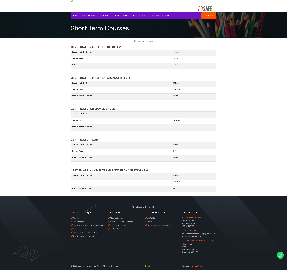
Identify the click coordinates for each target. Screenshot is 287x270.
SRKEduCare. (197, 266)
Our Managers (79, 221)
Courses (104, 15)
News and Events (140, 15)
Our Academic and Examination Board (88, 225)
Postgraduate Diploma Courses (123, 229)
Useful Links (152, 218)
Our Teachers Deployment (84, 229)
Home (75, 15)
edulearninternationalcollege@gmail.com (198, 234)
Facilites (76, 218)
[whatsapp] (280, 255)
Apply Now (208, 15)
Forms (149, 221)
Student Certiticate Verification (160, 225)
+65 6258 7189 (188, 226)
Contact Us (167, 15)
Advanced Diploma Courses (121, 221)
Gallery (155, 15)
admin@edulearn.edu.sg (191, 236)
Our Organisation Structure (84, 236)
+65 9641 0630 (188, 223)
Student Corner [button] (120, 15)
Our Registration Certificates (85, 232)
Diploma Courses (117, 218)
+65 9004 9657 (188, 220)
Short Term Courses (118, 225)
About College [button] (88, 15)
